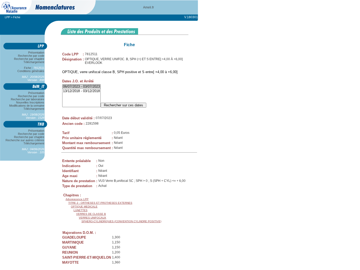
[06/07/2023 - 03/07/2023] (81, 86)
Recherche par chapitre (29, 58)
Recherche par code (31, 55)
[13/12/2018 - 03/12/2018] (81, 91)
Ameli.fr (148, 7)
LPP (7, 17)
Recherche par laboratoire (27, 99)
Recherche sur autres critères (25, 140)
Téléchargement (34, 62)
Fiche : (31, 67)
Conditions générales (31, 71)
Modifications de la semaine (26, 105)
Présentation (36, 52)
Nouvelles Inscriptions (30, 102)
